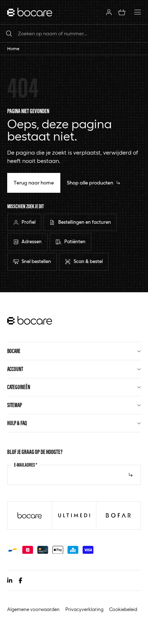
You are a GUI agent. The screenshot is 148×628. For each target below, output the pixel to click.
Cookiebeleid (123, 609)
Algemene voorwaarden (33, 609)
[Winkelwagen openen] (121, 12)
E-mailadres (25, 465)
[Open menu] (137, 12)
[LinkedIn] (9, 580)
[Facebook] (20, 580)
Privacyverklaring (84, 609)
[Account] (108, 12)
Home (13, 48)
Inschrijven (131, 475)
